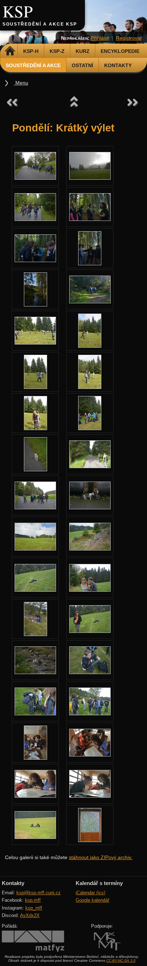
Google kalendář (92, 900)
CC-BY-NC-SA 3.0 (121, 960)
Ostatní (82, 65)
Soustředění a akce (33, 65)
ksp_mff (33, 908)
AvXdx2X (30, 915)
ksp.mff (33, 900)
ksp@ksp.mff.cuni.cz (38, 892)
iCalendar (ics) (90, 892)
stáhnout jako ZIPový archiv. (100, 857)
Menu (21, 83)
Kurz (83, 51)
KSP (17, 11)
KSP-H (31, 51)
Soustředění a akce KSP (39, 24)
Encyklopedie (120, 51)
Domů (9, 51)
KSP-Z (57, 51)
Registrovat (129, 38)
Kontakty (118, 65)
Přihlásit (100, 38)
